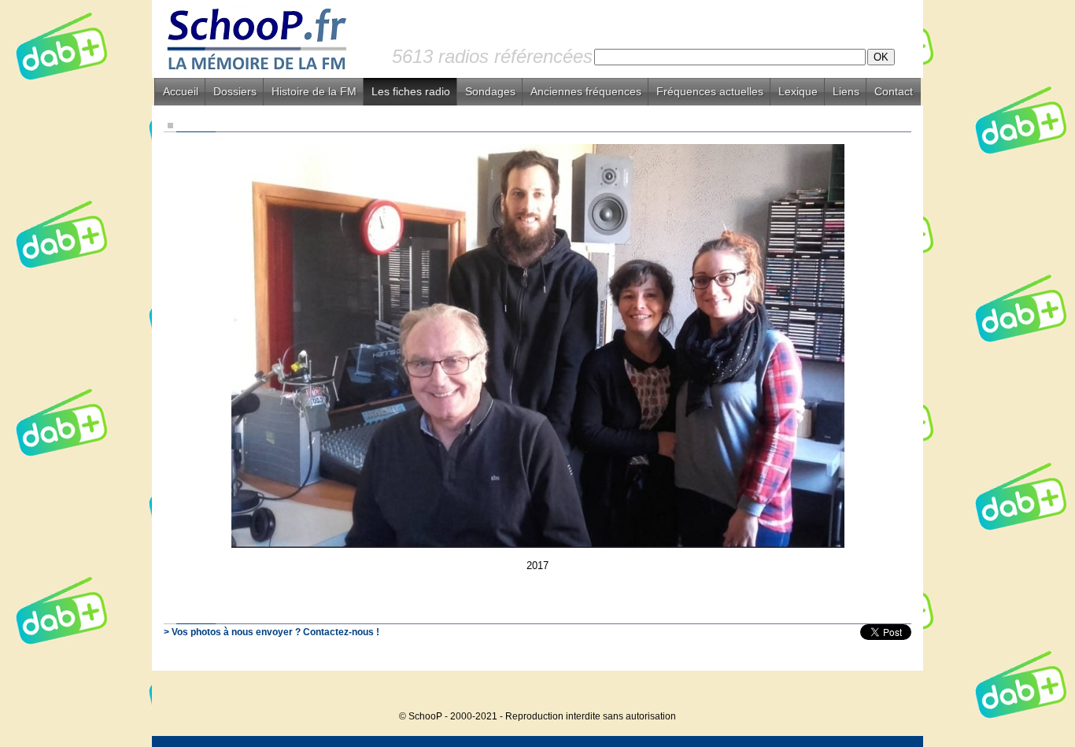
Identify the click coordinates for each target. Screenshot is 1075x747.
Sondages (490, 91)
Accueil (180, 91)
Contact (893, 91)
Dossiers (235, 91)
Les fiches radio (410, 91)
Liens (846, 91)
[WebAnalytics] (891, 692)
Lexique (798, 91)
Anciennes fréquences (585, 91)
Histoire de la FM (314, 91)
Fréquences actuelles (709, 91)
